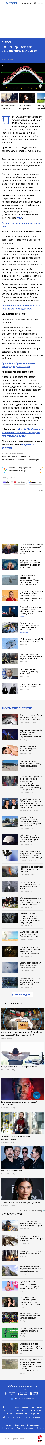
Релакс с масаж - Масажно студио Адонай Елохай (28, 748)
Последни (26, 3)
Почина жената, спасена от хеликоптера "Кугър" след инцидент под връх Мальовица (30, 580)
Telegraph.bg (38, 1417)
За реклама (19, 1425)
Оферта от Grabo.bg (26, 753)
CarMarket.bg (35, 1410)
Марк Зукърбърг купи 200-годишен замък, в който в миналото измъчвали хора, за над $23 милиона (31, 803)
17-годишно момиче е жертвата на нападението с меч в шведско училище (30, 901)
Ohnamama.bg (21, 1414)
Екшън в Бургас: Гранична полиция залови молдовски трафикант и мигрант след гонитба (30, 821)
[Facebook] (22, 1431)
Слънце (22, 460)
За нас (9, 1425)
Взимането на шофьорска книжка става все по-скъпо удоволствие (29, 626)
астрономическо (10, 457)
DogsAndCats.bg (20, 1410)
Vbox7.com (14, 1407)
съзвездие (34, 460)
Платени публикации (25, 1428)
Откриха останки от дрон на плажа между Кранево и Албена (30, 763)
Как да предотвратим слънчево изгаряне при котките (31, 1238)
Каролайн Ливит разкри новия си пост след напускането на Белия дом (30, 563)
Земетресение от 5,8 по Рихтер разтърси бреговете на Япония (31, 717)
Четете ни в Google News (24, 1399)
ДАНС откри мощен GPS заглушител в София (31, 640)
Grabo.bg (5, 1417)
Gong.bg (25, 1407)
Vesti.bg (11, 3)
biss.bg (22, 616)
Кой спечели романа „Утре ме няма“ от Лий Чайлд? (20, 1103)
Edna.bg (27, 1417)
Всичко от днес (22, 995)
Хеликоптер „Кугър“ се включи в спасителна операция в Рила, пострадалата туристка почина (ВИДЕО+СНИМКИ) (31, 1365)
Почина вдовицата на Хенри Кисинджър (30, 685)
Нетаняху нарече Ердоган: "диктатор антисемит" (29, 671)
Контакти (40, 1428)
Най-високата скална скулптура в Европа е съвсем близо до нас (30, 1268)
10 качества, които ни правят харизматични (15, 1137)
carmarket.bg (24, 632)
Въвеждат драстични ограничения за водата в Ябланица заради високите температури (31, 854)
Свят (21, 722)
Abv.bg (5, 1407)
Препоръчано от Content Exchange (30, 1211)
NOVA (19, 218)
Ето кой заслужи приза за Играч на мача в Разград (31, 1330)
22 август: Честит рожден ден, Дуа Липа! (21, 1202)
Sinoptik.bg (34, 1414)
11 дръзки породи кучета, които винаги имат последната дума (31, 1223)
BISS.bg (9, 1414)
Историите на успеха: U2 (13, 1170)
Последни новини (17, 708)
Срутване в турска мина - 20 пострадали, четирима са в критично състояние (30, 950)
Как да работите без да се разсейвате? (19, 1066)
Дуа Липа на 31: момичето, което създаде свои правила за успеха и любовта (30, 1285)
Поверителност (7, 1428)
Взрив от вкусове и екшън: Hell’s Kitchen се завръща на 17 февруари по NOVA (22, 1033)
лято (24, 457)
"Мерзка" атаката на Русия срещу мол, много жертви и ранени (31, 656)
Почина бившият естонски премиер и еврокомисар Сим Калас (30, 885)
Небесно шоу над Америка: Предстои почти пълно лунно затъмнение (29, 838)
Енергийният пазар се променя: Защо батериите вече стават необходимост (31, 610)
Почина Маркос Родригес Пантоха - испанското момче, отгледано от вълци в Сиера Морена (30, 918)
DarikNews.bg (37, 1407)
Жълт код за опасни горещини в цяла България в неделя (29, 933)
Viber (8, 482)
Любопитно (7, 42)
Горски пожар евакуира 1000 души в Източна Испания (31, 869)
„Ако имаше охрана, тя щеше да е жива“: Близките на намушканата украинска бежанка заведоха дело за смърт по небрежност (31, 783)
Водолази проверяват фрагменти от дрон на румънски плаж (30, 965)
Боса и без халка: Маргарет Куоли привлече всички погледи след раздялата (31, 1300)
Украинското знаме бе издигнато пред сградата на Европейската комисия (31, 733)
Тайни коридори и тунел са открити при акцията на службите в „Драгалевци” (31, 1347)
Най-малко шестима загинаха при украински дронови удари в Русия (30, 981)
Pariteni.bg (16, 1417)
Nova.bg (7, 1410)
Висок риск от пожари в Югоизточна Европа (31, 1252)
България (23, 769)
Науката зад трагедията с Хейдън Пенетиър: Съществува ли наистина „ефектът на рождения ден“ (31, 595)
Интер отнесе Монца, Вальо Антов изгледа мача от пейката (30, 1315)
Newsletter (21, 482)
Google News (37, 482)
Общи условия (33, 1425)
